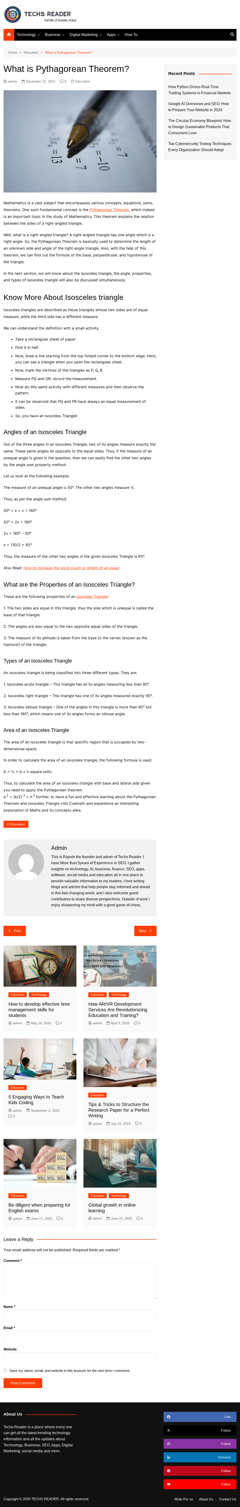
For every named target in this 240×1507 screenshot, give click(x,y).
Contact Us (227, 1499)
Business (52, 35)
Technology (26, 35)
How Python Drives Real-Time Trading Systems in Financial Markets (199, 90)
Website (10, 1349)
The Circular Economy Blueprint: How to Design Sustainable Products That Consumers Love (199, 127)
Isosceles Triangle (92, 596)
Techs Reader (129, 857)
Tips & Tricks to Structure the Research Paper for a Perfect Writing (119, 1110)
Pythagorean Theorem (109, 209)
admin (12, 81)
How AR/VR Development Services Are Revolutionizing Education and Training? (117, 1009)
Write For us (183, 1499)
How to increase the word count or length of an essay (71, 567)
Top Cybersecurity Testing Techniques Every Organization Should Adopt (199, 147)
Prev (17, 931)
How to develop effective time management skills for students (39, 1009)
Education (82, 81)
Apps (111, 35)
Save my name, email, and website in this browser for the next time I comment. (69, 1371)
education (17, 824)
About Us (206, 1499)
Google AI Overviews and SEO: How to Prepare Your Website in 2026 (198, 107)
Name (9, 1307)
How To (131, 35)
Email (9, 1328)
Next (142, 931)
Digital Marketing (84, 35)
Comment (13, 1261)
